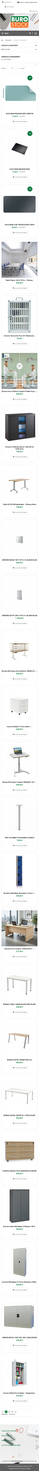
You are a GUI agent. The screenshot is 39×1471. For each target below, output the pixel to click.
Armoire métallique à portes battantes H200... (19, 1282)
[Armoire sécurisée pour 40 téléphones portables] (19, 296)
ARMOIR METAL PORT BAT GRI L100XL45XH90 (19, 1338)
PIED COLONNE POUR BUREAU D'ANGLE (19, 838)
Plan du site (11, 1466)
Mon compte (10, 7)
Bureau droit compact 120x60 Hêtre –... (19, 949)
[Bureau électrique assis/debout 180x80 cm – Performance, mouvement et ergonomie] (19, 631)
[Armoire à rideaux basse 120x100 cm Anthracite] (19, 407)
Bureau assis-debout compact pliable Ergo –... (19, 391)
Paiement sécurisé (14, 1468)
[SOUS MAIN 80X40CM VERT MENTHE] (19, 74)
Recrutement (18, 1466)
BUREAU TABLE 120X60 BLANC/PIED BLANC (19, 1004)
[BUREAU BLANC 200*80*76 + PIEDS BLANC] (19, 1076)
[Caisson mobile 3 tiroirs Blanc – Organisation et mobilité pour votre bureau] (19, 687)
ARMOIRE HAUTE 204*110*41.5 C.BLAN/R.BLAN (19, 616)
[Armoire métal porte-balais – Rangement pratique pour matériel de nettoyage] (19, 1353)
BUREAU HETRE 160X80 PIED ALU (19, 1060)
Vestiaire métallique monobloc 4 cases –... (19, 893)
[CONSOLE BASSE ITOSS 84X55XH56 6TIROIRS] (19, 1131)
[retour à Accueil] (2, 40)
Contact (26, 1466)
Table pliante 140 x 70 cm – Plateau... (19, 280)
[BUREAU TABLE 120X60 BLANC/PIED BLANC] (19, 965)
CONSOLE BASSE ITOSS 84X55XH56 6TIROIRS (19, 1171)
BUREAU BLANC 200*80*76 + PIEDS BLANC (19, 1115)
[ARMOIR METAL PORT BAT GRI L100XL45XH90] (19, 1298)
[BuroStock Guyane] (19, 22)
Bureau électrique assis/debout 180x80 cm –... (19, 671)
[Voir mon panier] (36, 32)
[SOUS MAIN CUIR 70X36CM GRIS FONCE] (19, 185)
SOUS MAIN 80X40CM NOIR (19, 169)
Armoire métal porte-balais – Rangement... (19, 1393)
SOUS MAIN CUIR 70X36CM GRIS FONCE (19, 225)
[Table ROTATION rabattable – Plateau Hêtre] (19, 465)
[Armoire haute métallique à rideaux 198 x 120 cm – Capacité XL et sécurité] (19, 1187)
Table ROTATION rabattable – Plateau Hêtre (19, 504)
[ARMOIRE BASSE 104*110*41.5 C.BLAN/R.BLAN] (19, 520)
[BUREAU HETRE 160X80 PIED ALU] (19, 1020)
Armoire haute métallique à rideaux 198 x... (19, 1227)
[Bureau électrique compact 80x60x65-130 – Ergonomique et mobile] (19, 742)
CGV (30, 1466)
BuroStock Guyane (17, 1461)
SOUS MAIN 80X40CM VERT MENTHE (19, 114)
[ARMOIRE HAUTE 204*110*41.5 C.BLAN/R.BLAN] (19, 576)
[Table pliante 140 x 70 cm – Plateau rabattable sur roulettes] (19, 240)
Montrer (4, 68)
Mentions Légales (25, 1468)
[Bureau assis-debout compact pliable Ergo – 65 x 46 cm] (19, 352)
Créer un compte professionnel (28, 2)
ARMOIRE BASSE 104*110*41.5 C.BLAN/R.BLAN (19, 560)
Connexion (34, 11)
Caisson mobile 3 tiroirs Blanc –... (19, 727)
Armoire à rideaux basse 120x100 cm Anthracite (19, 448)
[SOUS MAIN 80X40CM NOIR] (19, 129)
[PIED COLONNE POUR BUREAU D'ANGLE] (19, 798)
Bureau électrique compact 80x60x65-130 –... (19, 782)
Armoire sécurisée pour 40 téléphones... (19, 336)
